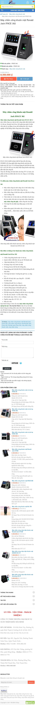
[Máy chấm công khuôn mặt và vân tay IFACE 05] (5, 394)
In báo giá (25, 79)
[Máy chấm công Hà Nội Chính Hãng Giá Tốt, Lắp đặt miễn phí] (12, 2)
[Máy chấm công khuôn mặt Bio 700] (5, 511)
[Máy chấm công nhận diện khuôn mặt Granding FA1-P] (5, 579)
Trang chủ (5, 14)
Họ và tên (5, 340)
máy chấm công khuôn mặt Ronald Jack (19, 323)
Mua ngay (9, 79)
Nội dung (4, 346)
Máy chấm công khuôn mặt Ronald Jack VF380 (21, 450)
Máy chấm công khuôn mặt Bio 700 (22, 506)
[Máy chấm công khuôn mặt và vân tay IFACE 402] (5, 413)
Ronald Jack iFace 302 (14, 325)
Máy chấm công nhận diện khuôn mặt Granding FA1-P (22, 575)
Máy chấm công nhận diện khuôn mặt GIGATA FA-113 (22, 552)
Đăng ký (31, 682)
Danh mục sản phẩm (33, 10)
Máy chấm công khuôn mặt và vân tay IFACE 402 (22, 409)
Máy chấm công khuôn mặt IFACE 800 (22, 481)
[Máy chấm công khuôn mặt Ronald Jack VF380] (5, 453)
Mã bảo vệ (5, 360)
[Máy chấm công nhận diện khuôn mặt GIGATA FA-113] (5, 556)
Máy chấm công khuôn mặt (17, 14)
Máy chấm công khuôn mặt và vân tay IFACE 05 (22, 390)
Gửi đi (8, 368)
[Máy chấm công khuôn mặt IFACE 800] (5, 485)
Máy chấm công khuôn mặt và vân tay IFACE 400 (22, 433)
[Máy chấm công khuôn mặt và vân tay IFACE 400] (5, 436)
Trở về (2, 10)
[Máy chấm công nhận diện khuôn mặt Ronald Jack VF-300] (5, 534)
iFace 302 (5, 325)
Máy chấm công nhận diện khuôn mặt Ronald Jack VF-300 (22, 531)
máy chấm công (13, 327)
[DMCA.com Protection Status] (30, 702)
